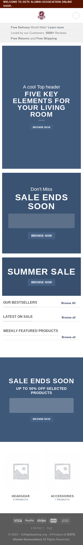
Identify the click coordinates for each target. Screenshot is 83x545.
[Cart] (76, 15)
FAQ (49, 528)
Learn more (56, 27)
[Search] (67, 15)
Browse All (68, 303)
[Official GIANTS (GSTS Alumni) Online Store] (42, 15)
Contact (37, 528)
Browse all (69, 317)
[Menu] (5, 15)
